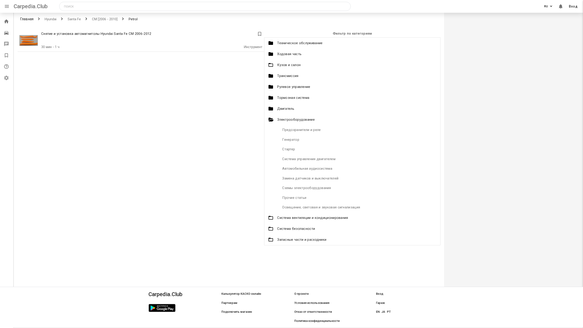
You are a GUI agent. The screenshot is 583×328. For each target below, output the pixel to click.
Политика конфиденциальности (317, 321)
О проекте (301, 293)
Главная (26, 19)
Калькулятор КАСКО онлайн (241, 293)
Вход (573, 6)
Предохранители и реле (301, 130)
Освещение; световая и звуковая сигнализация (321, 207)
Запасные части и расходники (301, 240)
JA (383, 311)
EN (378, 311)
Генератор (290, 140)
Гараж (380, 303)
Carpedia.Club (31, 6)
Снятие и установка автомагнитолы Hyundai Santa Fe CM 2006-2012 (96, 34)
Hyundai (50, 19)
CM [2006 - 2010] (104, 19)
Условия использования (311, 303)
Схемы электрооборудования (306, 188)
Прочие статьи (294, 198)
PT (389, 311)
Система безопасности (296, 229)
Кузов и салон (289, 65)
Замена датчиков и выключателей (310, 178)
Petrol (133, 19)
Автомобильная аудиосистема (307, 169)
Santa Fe (74, 19)
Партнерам (229, 303)
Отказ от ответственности (313, 311)
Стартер (288, 149)
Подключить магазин (236, 311)
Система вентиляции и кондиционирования (312, 218)
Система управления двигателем (308, 159)
